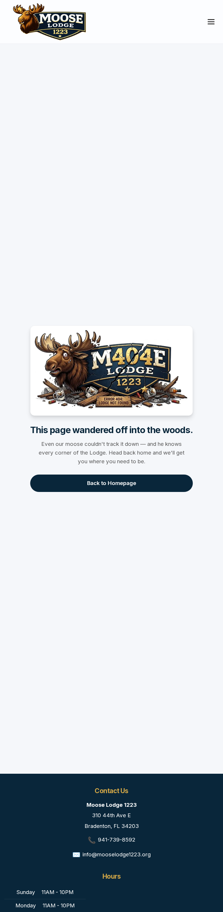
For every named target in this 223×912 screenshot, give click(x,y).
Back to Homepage (111, 483)
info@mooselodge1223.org (116, 854)
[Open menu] (211, 21)
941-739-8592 (116, 839)
